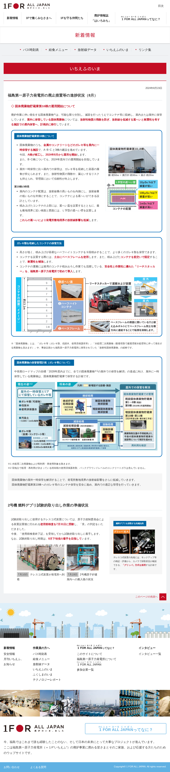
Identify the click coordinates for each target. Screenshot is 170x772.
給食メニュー (58, 50)
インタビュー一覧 (150, 654)
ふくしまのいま (43, 674)
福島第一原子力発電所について (96, 659)
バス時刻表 (31, 50)
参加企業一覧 (85, 669)
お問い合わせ (12, 767)
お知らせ (9, 664)
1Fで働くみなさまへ (39, 18)
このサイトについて (89, 654)
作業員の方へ (41, 648)
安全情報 (9, 654)
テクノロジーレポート (47, 679)
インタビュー (147, 648)
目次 (161, 5)
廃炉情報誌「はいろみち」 (101, 18)
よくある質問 (38, 767)
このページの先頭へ (146, 596)
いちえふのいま (118, 50)
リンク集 (145, 50)
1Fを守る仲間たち (71, 18)
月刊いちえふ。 (13, 659)
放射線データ (87, 50)
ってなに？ (126, 729)
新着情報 (12, 18)
